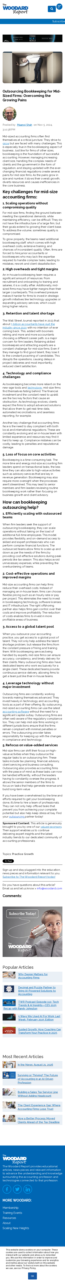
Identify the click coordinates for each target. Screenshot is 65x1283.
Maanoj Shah (24, 124)
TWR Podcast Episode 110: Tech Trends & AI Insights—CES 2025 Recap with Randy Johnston (31, 1005)
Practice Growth (23, 854)
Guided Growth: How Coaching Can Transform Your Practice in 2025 (39, 1031)
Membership (11, 1207)
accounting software (16, 711)
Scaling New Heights (16, 1228)
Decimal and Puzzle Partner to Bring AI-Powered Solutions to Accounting (37, 991)
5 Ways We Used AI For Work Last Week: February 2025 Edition (39, 1018)
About (7, 1223)
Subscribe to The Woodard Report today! (29, 876)
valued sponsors (51, 826)
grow (6, 143)
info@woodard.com (49, 888)
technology (35, 387)
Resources (9, 1218)
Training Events (12, 1213)
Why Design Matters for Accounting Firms (33, 976)
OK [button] (32, 1275)
